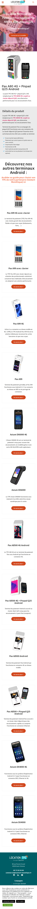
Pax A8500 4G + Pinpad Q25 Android (18, 601)
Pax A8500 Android (18, 656)
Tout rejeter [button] (20, 901)
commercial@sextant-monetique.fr (18, 873)
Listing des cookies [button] (8, 901)
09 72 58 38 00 (18, 870)
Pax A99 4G (18, 323)
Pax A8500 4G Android (18, 545)
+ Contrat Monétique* (18, 28)
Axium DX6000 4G (18, 434)
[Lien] (14, 875)
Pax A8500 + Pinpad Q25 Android (18, 712)
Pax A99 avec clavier (18, 268)
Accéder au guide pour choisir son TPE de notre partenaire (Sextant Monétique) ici (18, 179)
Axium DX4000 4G (18, 766)
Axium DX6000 (19, 490)
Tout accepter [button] (8, 905)
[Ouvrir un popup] (3, 2)
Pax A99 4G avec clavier (18, 213)
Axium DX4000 (19, 822)
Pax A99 (18, 379)
